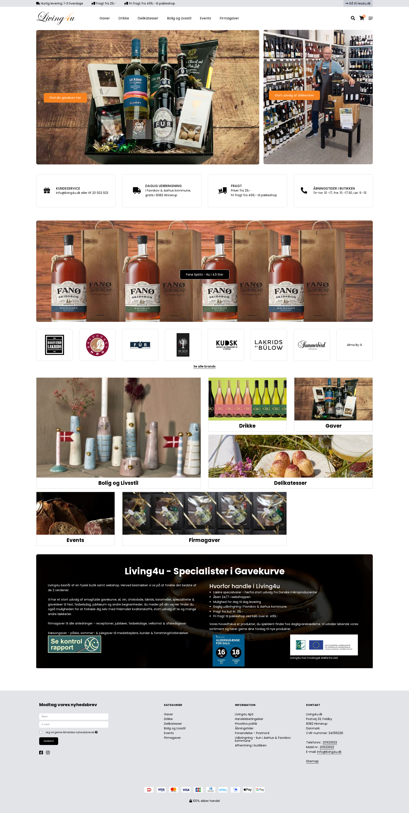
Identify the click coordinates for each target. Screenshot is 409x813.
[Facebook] (42, 753)
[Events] (75, 513)
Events (205, 18)
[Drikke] (248, 399)
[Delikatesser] (291, 456)
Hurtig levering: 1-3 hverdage (61, 3)
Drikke (123, 18)
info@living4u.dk (329, 752)
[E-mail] (73, 724)
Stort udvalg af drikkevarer (294, 95)
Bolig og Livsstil (179, 18)
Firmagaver (229, 18)
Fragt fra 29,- (105, 3)
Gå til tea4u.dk (359, 3)
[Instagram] (49, 753)
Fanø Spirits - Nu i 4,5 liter (204, 274)
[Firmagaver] (204, 513)
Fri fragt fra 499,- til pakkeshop (151, 3)
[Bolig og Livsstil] (118, 428)
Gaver (104, 18)
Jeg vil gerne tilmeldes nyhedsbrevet (87, 731)
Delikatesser (148, 18)
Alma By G (354, 345)
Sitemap (312, 761)
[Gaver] (333, 399)
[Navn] (73, 716)
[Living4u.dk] (62, 18)
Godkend (49, 741)
